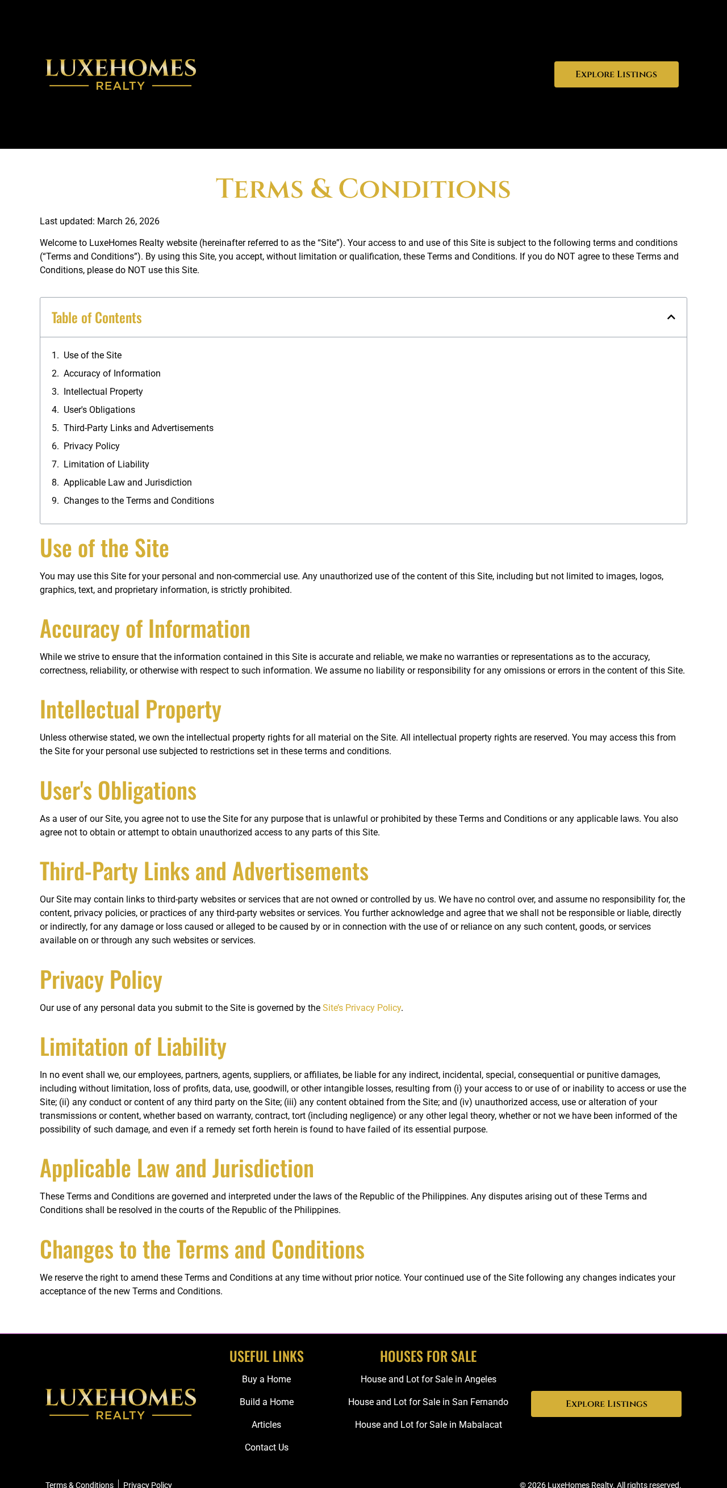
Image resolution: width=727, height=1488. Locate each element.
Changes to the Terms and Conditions (139, 500)
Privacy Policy (92, 446)
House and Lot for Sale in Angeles (428, 1379)
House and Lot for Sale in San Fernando (428, 1402)
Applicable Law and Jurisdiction (128, 482)
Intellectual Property (103, 391)
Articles (266, 1424)
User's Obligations (99, 409)
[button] (671, 316)
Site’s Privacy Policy (362, 1007)
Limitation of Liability (106, 464)
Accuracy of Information (112, 373)
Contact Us (267, 1447)
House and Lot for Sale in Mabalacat (428, 1424)
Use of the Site (93, 355)
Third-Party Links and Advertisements (139, 428)
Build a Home (267, 1402)
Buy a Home (266, 1379)
